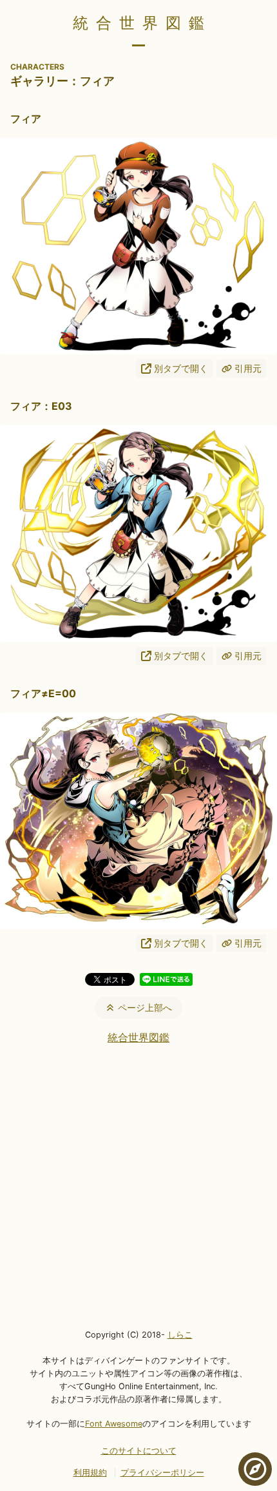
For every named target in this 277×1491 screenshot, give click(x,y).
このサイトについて (139, 1451)
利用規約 (90, 1472)
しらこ (180, 1335)
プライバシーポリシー (162, 1472)
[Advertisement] (138, 1185)
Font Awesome (113, 1423)
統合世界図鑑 (142, 23)
